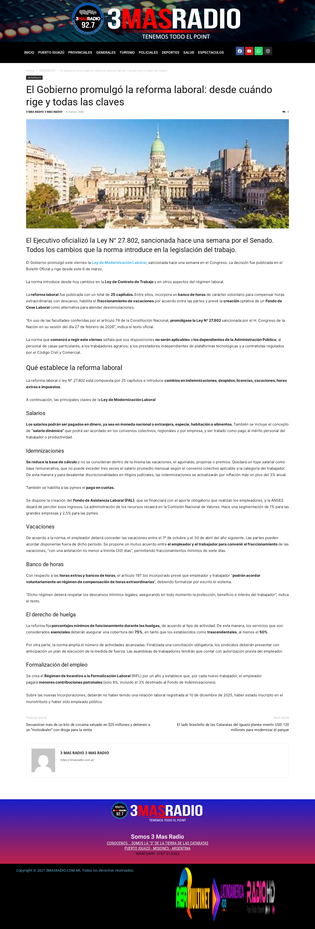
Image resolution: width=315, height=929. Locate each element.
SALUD (188, 52)
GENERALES (106, 52)
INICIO (29, 52)
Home (30, 70)
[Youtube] (249, 51)
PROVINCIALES (80, 52)
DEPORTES (170, 52)
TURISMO (127, 52)
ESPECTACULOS (211, 52)
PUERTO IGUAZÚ (51, 52)
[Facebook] (240, 51)
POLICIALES (148, 52)
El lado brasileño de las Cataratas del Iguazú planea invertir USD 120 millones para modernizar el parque (233, 727)
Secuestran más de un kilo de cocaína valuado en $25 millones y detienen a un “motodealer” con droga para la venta (88, 727)
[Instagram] (268, 51)
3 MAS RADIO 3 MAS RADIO (44, 111)
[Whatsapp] (258, 51)
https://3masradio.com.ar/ (77, 760)
